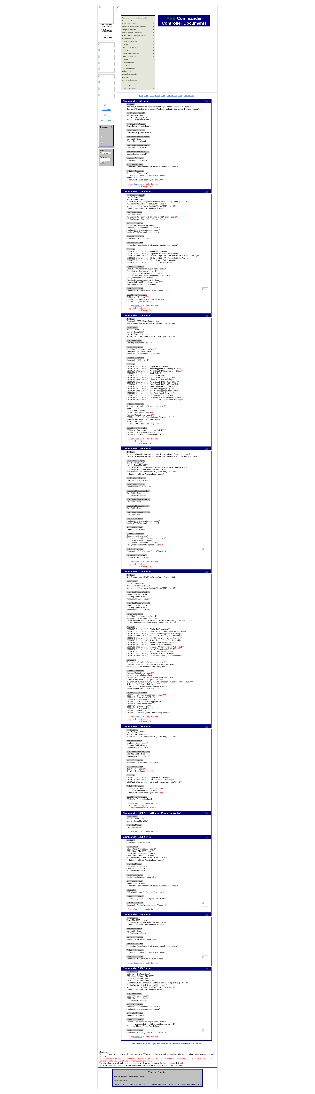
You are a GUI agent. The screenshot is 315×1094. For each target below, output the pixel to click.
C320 (174, 96)
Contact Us (137, 184)
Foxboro (125, 59)
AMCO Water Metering (130, 24)
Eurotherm (126, 50)
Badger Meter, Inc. (129, 30)
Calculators (106, 110)
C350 (180, 96)
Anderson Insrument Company (134, 27)
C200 (152, 96)
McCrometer (127, 71)
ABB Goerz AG (127, 21)
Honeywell (126, 65)
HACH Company (128, 62)
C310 (169, 96)
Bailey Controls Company (132, 33)
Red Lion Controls (129, 86)
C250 (157, 96)
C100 (146, 96)
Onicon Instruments (129, 80)
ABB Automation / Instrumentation (135, 18)
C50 (141, 96)
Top (206, 101)
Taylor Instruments (129, 89)
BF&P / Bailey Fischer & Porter (134, 36)
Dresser (125, 44)
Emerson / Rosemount (130, 53)
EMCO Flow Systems (130, 47)
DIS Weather (106, 120)
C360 (186, 96)
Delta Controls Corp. (130, 41)
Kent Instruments (128, 68)
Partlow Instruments (129, 83)
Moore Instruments (129, 74)
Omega (125, 77)
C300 (163, 96)
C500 (191, 96)
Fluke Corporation (129, 56)
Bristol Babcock (128, 39)
